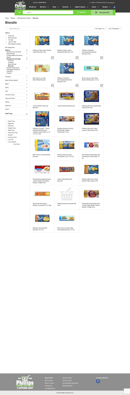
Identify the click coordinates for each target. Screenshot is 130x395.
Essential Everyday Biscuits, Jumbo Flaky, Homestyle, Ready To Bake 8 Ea (42, 181)
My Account (49, 380)
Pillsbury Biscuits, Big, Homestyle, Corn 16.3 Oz (65, 155)
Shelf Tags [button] (8, 113)
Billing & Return (68, 386)
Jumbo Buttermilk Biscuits (66, 106)
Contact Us (48, 386)
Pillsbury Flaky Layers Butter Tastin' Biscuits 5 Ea (42, 51)
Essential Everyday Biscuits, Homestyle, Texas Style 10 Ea (91, 156)
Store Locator (49, 383)
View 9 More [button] (17, 144)
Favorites (110, 2)
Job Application (50, 388)
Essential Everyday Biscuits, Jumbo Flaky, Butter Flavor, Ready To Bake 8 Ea (91, 205)
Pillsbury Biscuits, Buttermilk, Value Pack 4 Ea (91, 106)
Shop (7, 18)
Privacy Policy (67, 378)
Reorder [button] (83, 12)
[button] (26, 50)
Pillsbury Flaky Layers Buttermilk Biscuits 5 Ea (65, 51)
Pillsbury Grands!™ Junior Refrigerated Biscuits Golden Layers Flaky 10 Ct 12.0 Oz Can (41, 131)
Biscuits (35, 18)
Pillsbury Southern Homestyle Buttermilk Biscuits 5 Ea (89, 52)
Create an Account (101, 2)
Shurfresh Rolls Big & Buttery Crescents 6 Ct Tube (42, 204)
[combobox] (20, 12)
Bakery (13, 18)
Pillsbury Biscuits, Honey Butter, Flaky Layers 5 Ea (90, 180)
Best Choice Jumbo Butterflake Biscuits (39, 79)
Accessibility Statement (70, 383)
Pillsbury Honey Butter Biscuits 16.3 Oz (40, 229)
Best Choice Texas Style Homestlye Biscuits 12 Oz (66, 229)
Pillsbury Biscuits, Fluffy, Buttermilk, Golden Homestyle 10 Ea (65, 130)
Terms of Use (67, 380)
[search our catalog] (25, 12)
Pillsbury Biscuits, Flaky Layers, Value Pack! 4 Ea (90, 129)
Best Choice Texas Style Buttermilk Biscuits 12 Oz (90, 79)
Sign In (93, 2)
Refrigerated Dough (24, 18)
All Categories (10, 47)
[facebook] (114, 7)
